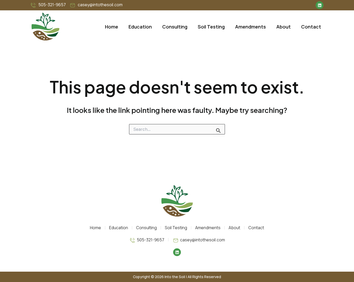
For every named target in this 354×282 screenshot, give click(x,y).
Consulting (174, 27)
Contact (311, 27)
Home (111, 27)
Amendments (250, 27)
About (283, 27)
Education (140, 27)
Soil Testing (211, 27)
